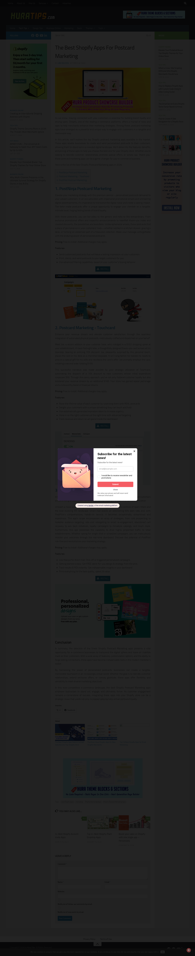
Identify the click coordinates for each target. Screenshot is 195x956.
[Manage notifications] (189, 950)
